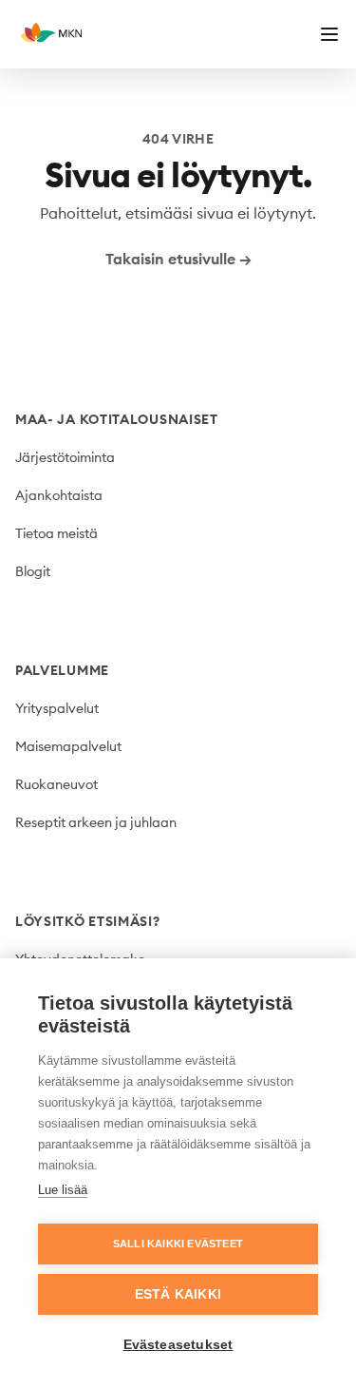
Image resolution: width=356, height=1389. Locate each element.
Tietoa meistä (56, 533)
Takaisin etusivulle (178, 258)
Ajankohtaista (59, 495)
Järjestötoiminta (65, 457)
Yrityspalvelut (57, 708)
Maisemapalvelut (68, 746)
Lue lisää (62, 1190)
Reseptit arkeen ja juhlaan (96, 822)
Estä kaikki (178, 1294)
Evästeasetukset (178, 1345)
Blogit (32, 571)
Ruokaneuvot (56, 784)
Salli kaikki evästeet (178, 1243)
